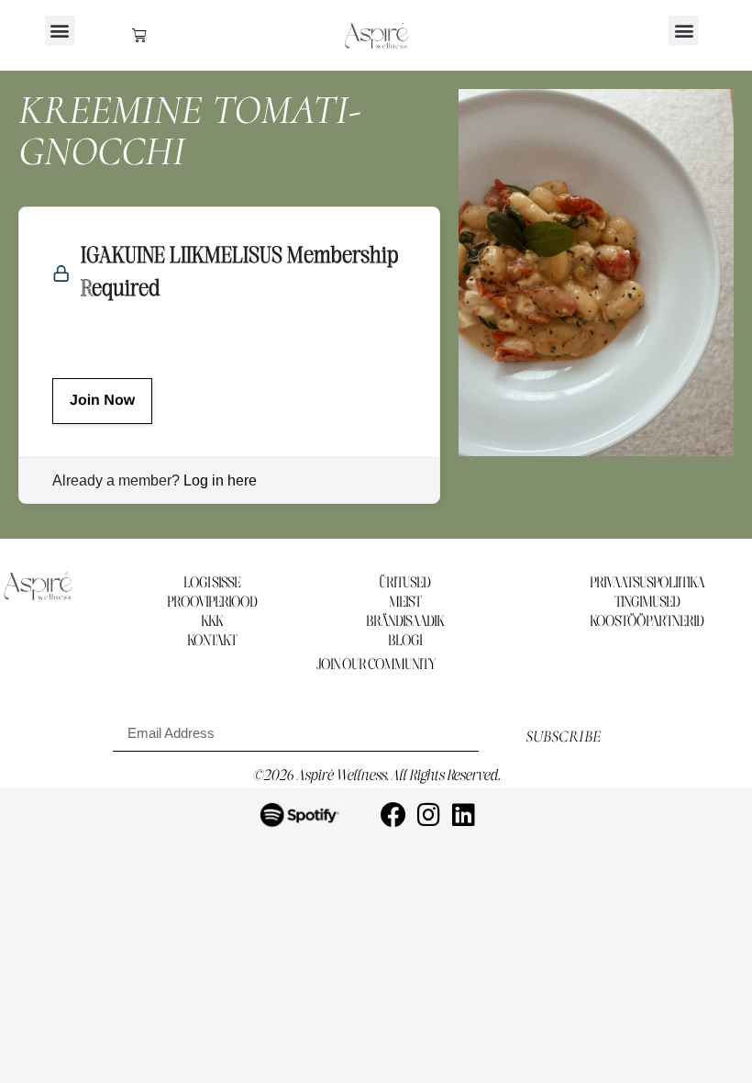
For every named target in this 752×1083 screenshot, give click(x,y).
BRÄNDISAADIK (405, 622)
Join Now (102, 400)
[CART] (139, 35)
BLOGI (405, 641)
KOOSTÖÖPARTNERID (646, 622)
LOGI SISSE (211, 583)
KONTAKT (212, 641)
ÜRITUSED (404, 583)
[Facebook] (393, 815)
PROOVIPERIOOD (212, 602)
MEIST (405, 602)
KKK (212, 622)
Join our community (376, 665)
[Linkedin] (463, 815)
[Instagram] (428, 815)
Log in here (220, 480)
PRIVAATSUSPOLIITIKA (647, 583)
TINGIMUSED (647, 602)
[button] (60, 31)
